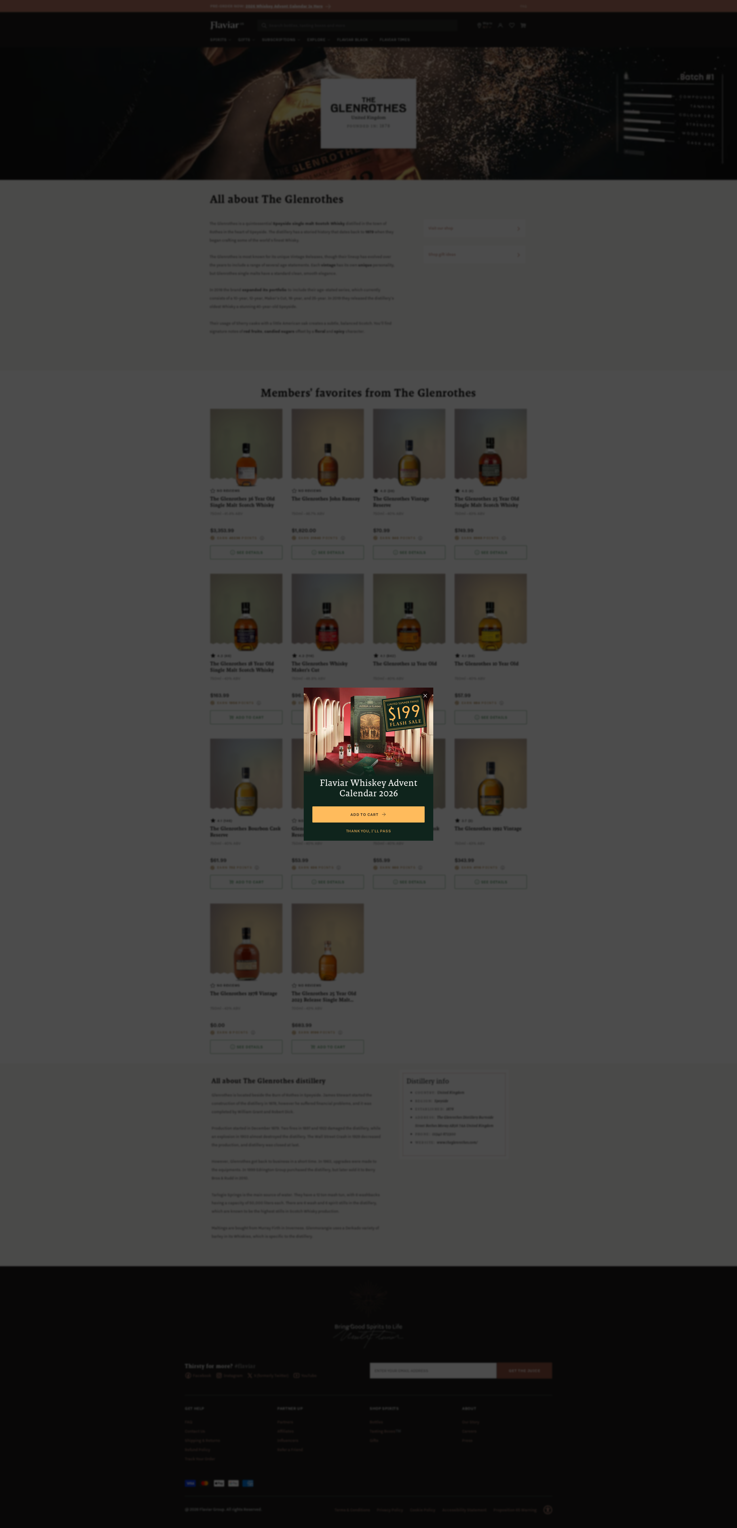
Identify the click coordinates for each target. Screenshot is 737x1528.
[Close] (425, 695)
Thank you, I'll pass (368, 830)
